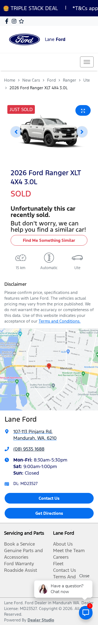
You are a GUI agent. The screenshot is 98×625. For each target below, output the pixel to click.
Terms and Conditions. (60, 321)
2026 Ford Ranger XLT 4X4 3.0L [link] (39, 87)
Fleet (58, 564)
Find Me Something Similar (49, 240)
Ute (86, 80)
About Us (63, 544)
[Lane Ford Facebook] (7, 21)
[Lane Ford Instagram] (15, 21)
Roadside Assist (20, 570)
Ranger (69, 80)
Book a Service (19, 544)
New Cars (31, 80)
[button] (87, 61)
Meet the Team (69, 550)
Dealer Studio (40, 620)
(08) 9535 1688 (28, 449)
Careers (61, 557)
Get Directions (49, 513)
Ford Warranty (19, 564)
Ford (51, 80)
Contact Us (49, 498)
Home (9, 80)
